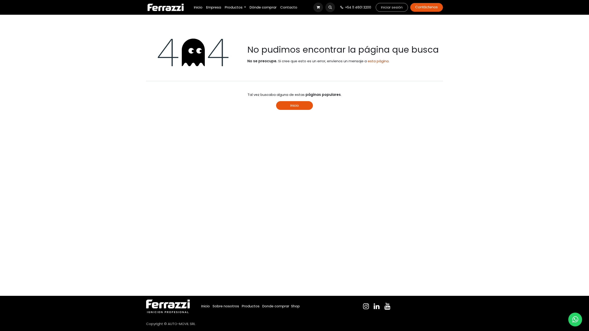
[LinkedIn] (376, 306)
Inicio (294, 105)
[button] (330, 7)
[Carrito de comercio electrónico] (318, 7)
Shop (295, 306)
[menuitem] (198, 7)
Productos (251, 306)
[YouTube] (387, 306)
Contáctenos (426, 7)
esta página (378, 61)
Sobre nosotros (226, 306)
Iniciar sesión (392, 7)
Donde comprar (275, 306)
